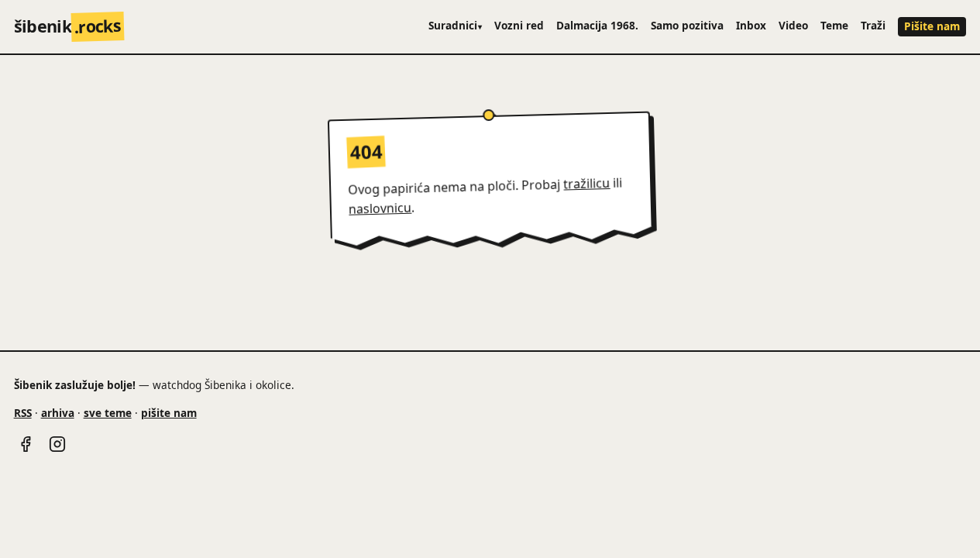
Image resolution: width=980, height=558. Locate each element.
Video (793, 25)
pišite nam (169, 412)
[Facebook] (25, 444)
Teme (834, 25)
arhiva (57, 412)
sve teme (108, 412)
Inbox (751, 25)
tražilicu (586, 183)
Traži (873, 25)
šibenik (68, 26)
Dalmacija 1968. (597, 25)
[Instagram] (57, 444)
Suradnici (455, 25)
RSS (23, 412)
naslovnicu (380, 208)
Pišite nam (932, 26)
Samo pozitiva (687, 25)
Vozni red (519, 25)
